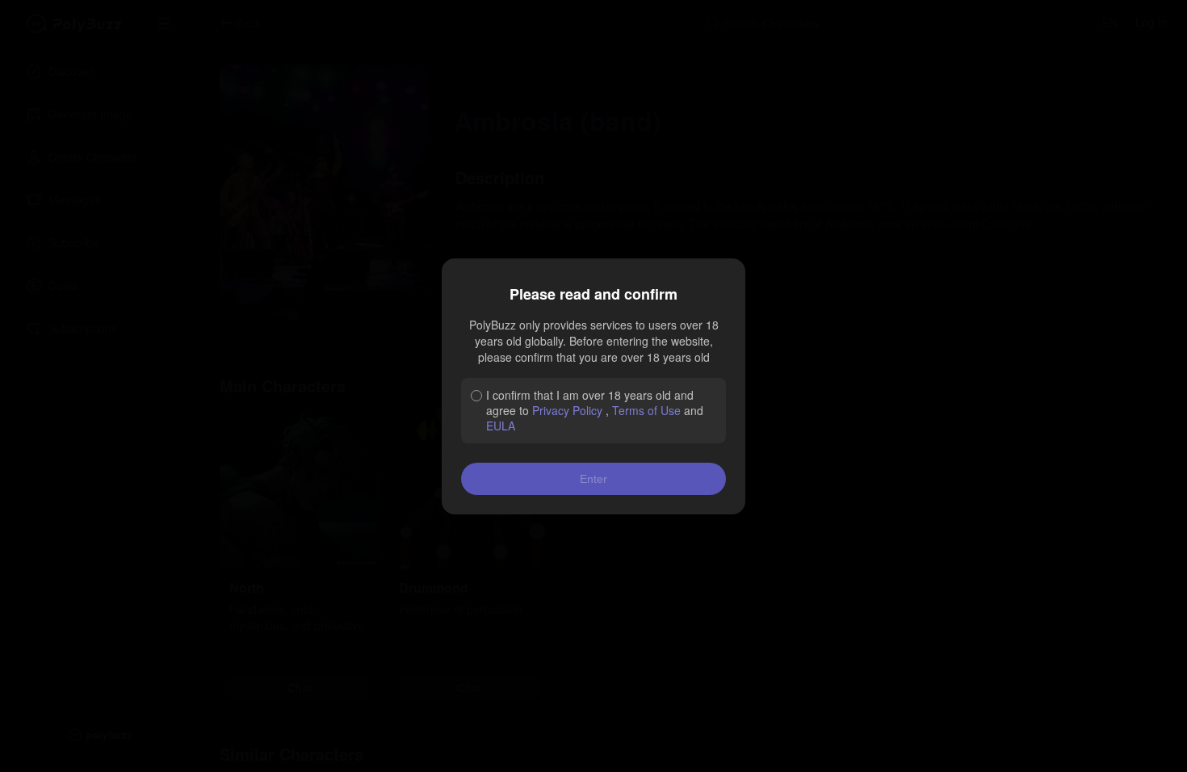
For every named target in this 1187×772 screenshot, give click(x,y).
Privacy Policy (567, 410)
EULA (500, 425)
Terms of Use (646, 410)
